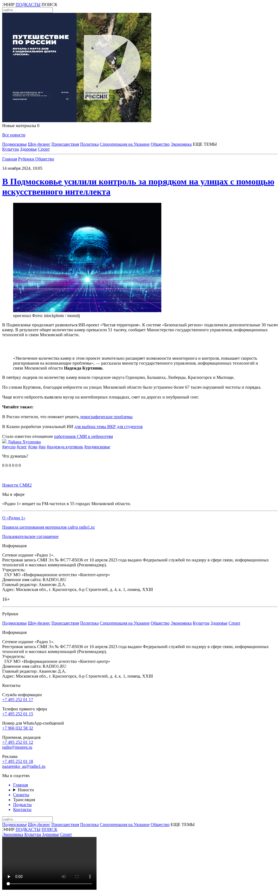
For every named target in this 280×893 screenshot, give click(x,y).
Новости (26, 789)
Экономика (181, 144)
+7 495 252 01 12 (17, 742)
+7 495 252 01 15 (17, 714)
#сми (32, 446)
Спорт (44, 149)
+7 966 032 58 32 (17, 728)
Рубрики (26, 159)
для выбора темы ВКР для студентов (108, 426)
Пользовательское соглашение (30, 536)
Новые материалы (20, 125)
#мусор (9, 446)
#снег (22, 446)
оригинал (22, 315)
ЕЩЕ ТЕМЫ (205, 144)
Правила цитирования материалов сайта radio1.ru (48, 527)
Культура (10, 149)
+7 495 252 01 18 (17, 761)
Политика (89, 144)
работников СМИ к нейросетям (83, 436)
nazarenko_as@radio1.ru (23, 766)
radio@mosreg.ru (17, 747)
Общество (160, 144)
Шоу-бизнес (39, 144)
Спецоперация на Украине (125, 144)
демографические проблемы (106, 416)
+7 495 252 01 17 (17, 699)
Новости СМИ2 (17, 485)
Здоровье (28, 149)
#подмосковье (97, 446)
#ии (42, 446)
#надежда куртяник (65, 446)
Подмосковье (14, 144)
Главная (9, 159)
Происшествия (65, 144)
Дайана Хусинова (24, 442)
